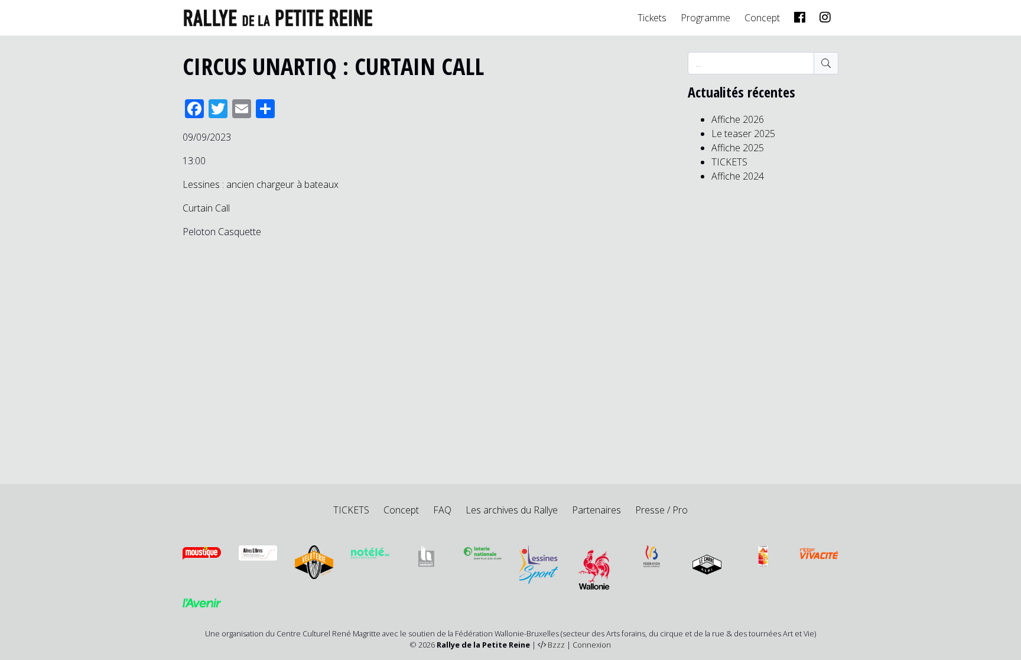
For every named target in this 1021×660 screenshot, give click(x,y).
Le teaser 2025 (743, 133)
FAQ (442, 509)
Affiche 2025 (737, 147)
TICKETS (729, 161)
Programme (705, 17)
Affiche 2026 (737, 119)
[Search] (826, 63)
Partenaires (596, 509)
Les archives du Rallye (512, 509)
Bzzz (556, 644)
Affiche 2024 (737, 176)
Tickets (652, 17)
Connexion (592, 644)
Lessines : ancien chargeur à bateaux (261, 184)
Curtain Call (206, 207)
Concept (762, 17)
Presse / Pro (661, 509)
